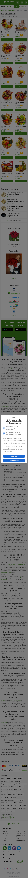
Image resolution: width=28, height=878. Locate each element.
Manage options (14, 460)
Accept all (14, 456)
